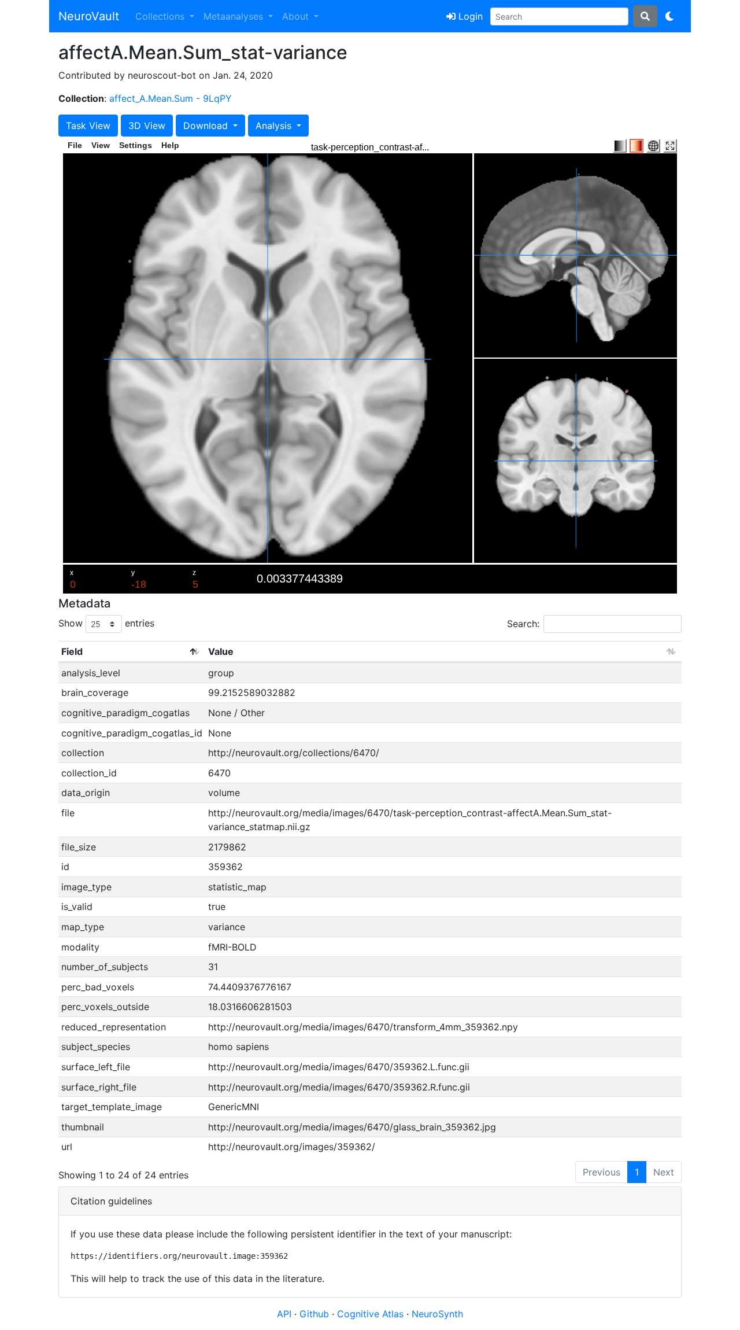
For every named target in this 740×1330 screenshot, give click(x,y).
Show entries (106, 623)
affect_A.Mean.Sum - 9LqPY (170, 98)
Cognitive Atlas (371, 1314)
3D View (146, 125)
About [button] (297, 16)
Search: (523, 623)
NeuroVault (88, 16)
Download (207, 125)
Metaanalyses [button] (235, 16)
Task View (88, 125)
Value (221, 651)
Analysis (275, 125)
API (284, 1314)
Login (469, 16)
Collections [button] (161, 16)
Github (315, 1314)
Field (72, 651)
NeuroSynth (437, 1314)
